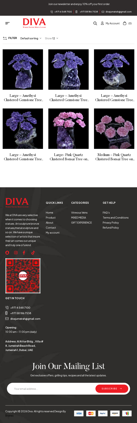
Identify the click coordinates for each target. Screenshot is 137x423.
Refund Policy (111, 227)
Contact (51, 227)
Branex (9, 415)
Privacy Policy (111, 222)
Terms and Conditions (116, 217)
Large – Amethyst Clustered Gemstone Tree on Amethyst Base (23, 100)
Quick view (28, 70)
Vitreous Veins (79, 212)
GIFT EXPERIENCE (81, 222)
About (49, 222)
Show (48, 38)
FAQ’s (106, 212)
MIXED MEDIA (78, 217)
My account (53, 232)
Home (49, 212)
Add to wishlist (18, 70)
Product (51, 217)
